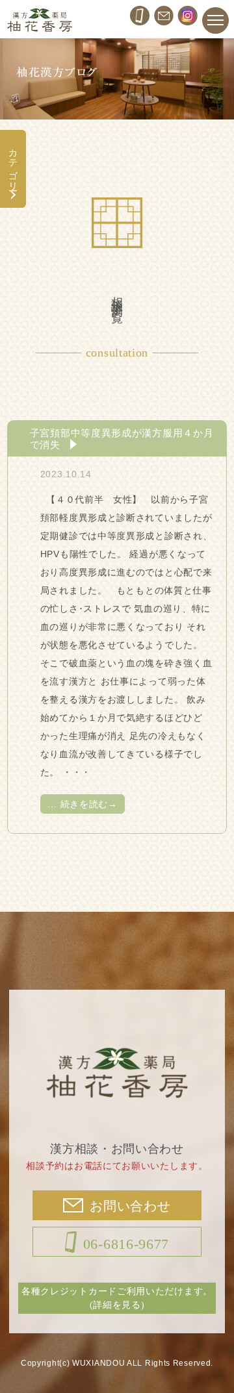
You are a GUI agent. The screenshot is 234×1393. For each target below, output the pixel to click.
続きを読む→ (82, 804)
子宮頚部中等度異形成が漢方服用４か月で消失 (122, 438)
